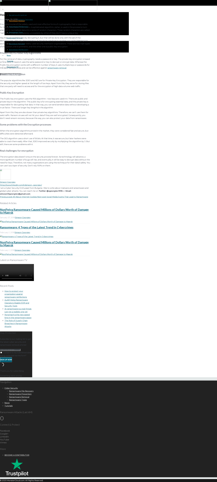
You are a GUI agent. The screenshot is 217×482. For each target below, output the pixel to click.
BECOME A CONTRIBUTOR (17, 455)
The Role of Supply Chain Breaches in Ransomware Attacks (16, 324)
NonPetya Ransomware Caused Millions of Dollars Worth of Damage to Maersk (44, 211)
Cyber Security (11, 388)
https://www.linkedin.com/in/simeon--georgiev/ (21, 185)
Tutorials (9, 406)
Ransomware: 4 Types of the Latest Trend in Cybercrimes (36, 227)
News (7, 403)
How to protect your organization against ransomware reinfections (16, 294)
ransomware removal (56, 68)
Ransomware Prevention (20, 394)
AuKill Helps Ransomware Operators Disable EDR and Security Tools (17, 303)
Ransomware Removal (19, 397)
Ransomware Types (18, 400)
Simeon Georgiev (25, 19)
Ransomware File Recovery (21, 391)
